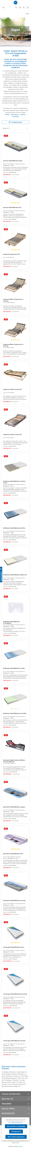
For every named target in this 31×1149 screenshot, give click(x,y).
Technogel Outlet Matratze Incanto (14, 1041)
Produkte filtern (16, 122)
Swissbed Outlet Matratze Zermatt (14, 900)
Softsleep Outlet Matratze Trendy (14, 668)
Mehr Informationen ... (17, 1122)
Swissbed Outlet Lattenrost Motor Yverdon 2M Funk (14, 761)
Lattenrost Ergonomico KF (11, 254)
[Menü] (3, 7)
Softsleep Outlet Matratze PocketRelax (11, 622)
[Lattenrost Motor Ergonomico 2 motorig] (15, 285)
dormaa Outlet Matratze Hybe (12, 161)
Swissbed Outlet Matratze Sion (13, 853)
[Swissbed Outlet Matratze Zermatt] (15, 886)
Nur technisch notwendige (16, 1126)
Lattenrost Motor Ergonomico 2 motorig (13, 300)
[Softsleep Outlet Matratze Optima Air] (15, 560)
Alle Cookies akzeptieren (16, 1137)
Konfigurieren (16, 1131)
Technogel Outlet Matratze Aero (13, 947)
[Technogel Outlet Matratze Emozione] (15, 979)
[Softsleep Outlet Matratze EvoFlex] (15, 513)
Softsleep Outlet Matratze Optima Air (15, 575)
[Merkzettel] (20, 7)
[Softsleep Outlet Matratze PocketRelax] (15, 607)
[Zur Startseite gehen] (15, 3)
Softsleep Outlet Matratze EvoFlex (14, 528)
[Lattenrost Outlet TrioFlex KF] (15, 420)
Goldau (7, 114)
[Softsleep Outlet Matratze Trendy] (15, 654)
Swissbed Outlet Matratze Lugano (14, 807)
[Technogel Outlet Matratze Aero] (15, 933)
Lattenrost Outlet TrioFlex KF (12, 434)
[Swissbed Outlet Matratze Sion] (15, 839)
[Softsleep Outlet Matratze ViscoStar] (15, 699)
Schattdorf (15, 116)
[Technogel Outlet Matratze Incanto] (15, 1026)
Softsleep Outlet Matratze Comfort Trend (14, 482)
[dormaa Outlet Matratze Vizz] (15, 193)
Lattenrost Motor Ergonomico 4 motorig (13, 345)
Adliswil (23, 114)
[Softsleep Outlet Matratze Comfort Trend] (15, 467)
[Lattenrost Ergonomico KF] (15, 240)
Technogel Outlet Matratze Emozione (15, 994)
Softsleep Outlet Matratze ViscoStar (14, 713)
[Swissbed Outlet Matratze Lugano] (15, 792)
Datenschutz (15, 1142)
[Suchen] (16, 7)
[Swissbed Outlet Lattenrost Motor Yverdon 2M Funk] (15, 746)
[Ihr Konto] (23, 7)
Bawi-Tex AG (18, 1146)
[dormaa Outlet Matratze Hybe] (15, 146)
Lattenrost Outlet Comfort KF (12, 389)
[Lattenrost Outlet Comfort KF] (15, 375)
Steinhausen (15, 114)
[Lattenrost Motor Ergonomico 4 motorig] (15, 330)
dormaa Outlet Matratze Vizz (12, 207)
